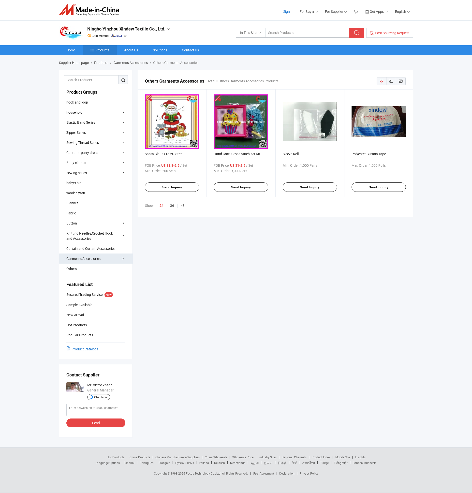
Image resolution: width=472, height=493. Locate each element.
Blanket (72, 203)
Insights (360, 457)
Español (129, 463)
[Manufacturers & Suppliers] (90, 9)
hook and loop (77, 102)
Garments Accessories (83, 258)
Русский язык (184, 463)
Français (164, 463)
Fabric (71, 213)
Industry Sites (268, 457)
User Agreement (263, 473)
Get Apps (376, 11)
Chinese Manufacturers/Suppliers (177, 457)
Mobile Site (342, 457)
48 (183, 205)
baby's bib (73, 182)
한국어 (268, 463)
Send (96, 422)
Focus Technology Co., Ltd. (204, 473)
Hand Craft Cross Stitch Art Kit (237, 153)
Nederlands (237, 463)
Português (146, 463)
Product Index (321, 457)
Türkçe (324, 463)
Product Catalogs (85, 349)
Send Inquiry (172, 187)
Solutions (160, 50)
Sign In (288, 11)
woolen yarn (75, 193)
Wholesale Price (242, 457)
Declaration (287, 473)
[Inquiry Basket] (356, 11)
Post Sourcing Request (392, 32)
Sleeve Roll (291, 153)
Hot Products (115, 457)
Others (71, 268)
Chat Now (100, 397)
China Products (140, 457)
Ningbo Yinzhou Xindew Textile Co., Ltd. (126, 28)
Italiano (204, 463)
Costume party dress (82, 152)
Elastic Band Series (80, 122)
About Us (131, 50)
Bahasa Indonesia (365, 463)
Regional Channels (294, 457)
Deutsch (219, 463)
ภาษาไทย (308, 463)
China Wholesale (216, 457)
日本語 (282, 463)
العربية (255, 463)
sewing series (76, 172)
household (74, 112)
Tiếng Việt (341, 463)
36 (172, 205)
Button (71, 223)
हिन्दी (294, 463)
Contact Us (190, 50)
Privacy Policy (309, 473)
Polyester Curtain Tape (369, 153)
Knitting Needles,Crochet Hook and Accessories (89, 236)
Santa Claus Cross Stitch (163, 153)
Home (70, 50)
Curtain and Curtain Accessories (90, 248)
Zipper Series (76, 132)
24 (161, 206)
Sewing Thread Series (82, 142)
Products (102, 50)
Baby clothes (76, 162)
